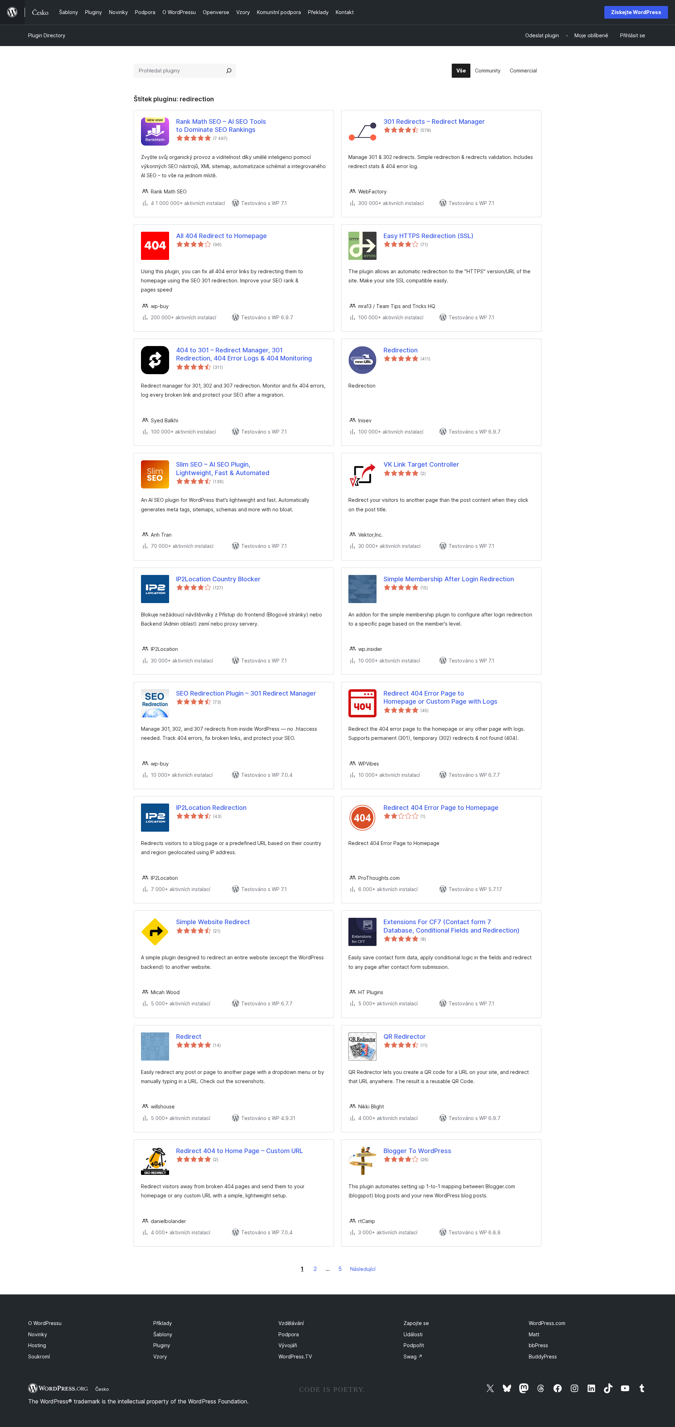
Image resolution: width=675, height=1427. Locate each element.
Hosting (37, 1345)
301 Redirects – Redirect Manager (434, 121)
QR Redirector (405, 1036)
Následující (362, 1269)
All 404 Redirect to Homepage (221, 235)
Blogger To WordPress (417, 1150)
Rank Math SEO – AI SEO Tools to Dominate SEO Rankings (221, 125)
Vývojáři (287, 1345)
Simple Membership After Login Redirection (449, 579)
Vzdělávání (291, 1323)
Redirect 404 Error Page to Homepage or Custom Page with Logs (440, 697)
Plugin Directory (46, 35)
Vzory (160, 1356)
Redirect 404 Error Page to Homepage (441, 807)
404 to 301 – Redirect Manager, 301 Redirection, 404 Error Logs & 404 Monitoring (244, 354)
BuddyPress (543, 1356)
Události (413, 1334)
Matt (534, 1334)
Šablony (162, 1334)
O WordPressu (45, 1323)
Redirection (401, 350)
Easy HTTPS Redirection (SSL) (429, 235)
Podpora (288, 1334)
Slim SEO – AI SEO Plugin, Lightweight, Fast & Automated (222, 468)
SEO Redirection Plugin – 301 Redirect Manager (246, 693)
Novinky (37, 1334)
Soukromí (39, 1356)
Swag (413, 1356)
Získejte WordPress (636, 12)
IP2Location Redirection (211, 807)
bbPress (538, 1345)
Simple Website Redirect (213, 922)
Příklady (162, 1323)
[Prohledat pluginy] (229, 71)
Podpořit (414, 1345)
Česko (102, 1389)
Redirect (188, 1036)
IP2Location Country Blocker (218, 579)
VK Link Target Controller (421, 464)
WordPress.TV (295, 1356)
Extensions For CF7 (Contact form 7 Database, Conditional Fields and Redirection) (452, 926)
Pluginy (161, 1345)
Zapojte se (416, 1323)
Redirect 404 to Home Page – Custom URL (239, 1150)
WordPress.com (547, 1323)
